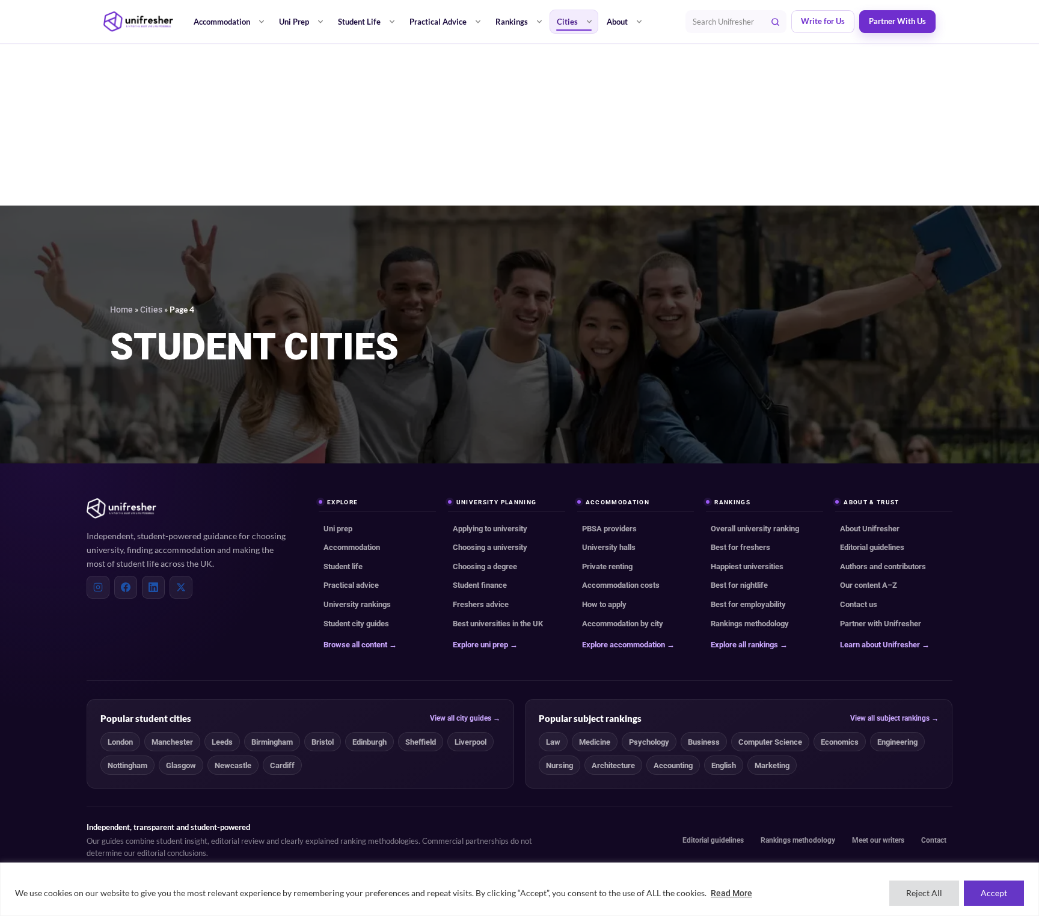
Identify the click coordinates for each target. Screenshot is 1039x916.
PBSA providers (609, 528)
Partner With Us (897, 21)
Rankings (511, 21)
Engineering (897, 742)
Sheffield (420, 742)
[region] (519, 889)
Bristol (322, 742)
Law (553, 742)
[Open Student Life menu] (392, 21)
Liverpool (470, 742)
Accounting (673, 765)
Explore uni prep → (485, 644)
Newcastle (233, 765)
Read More (731, 893)
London (120, 742)
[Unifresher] (138, 21)
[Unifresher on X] (181, 587)
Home (121, 309)
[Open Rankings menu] (539, 21)
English (723, 765)
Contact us (858, 604)
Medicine (594, 742)
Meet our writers (878, 840)
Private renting (607, 566)
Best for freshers (740, 547)
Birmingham (272, 742)
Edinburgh (369, 742)
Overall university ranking (755, 528)
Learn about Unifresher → (885, 644)
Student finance (480, 585)
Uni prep (337, 528)
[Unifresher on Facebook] (125, 587)
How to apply (604, 604)
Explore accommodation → (628, 644)
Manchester (172, 742)
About (617, 21)
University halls (609, 547)
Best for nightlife (739, 585)
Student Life (359, 21)
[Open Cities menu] (589, 21)
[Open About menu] (639, 21)
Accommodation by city (622, 623)
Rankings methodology (750, 623)
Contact (933, 840)
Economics (840, 742)
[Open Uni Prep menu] (320, 21)
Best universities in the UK (498, 623)
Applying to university (490, 528)
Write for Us (823, 21)
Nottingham (127, 765)
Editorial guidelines (872, 547)
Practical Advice (438, 21)
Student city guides (356, 623)
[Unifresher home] (121, 508)
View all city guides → (465, 718)
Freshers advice (481, 604)
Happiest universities (747, 566)
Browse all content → (360, 644)
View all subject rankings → (894, 718)
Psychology (649, 742)
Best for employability (748, 604)
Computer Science (770, 742)
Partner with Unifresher (880, 623)
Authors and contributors (883, 566)
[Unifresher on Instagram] (98, 587)
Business (704, 742)
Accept (994, 893)
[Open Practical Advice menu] (478, 21)
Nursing (559, 765)
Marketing (772, 765)
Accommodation (222, 21)
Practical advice (351, 585)
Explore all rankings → (749, 644)
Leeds (222, 742)
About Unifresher (870, 528)
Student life (343, 566)
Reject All (924, 893)
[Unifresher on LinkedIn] (153, 587)
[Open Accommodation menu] (261, 21)
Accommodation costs (621, 585)
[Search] (775, 21)
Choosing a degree (485, 566)
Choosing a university (490, 547)
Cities (567, 21)
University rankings (357, 604)
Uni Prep (294, 21)
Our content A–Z (868, 585)
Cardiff (282, 765)
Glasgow (181, 765)
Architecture (613, 765)
